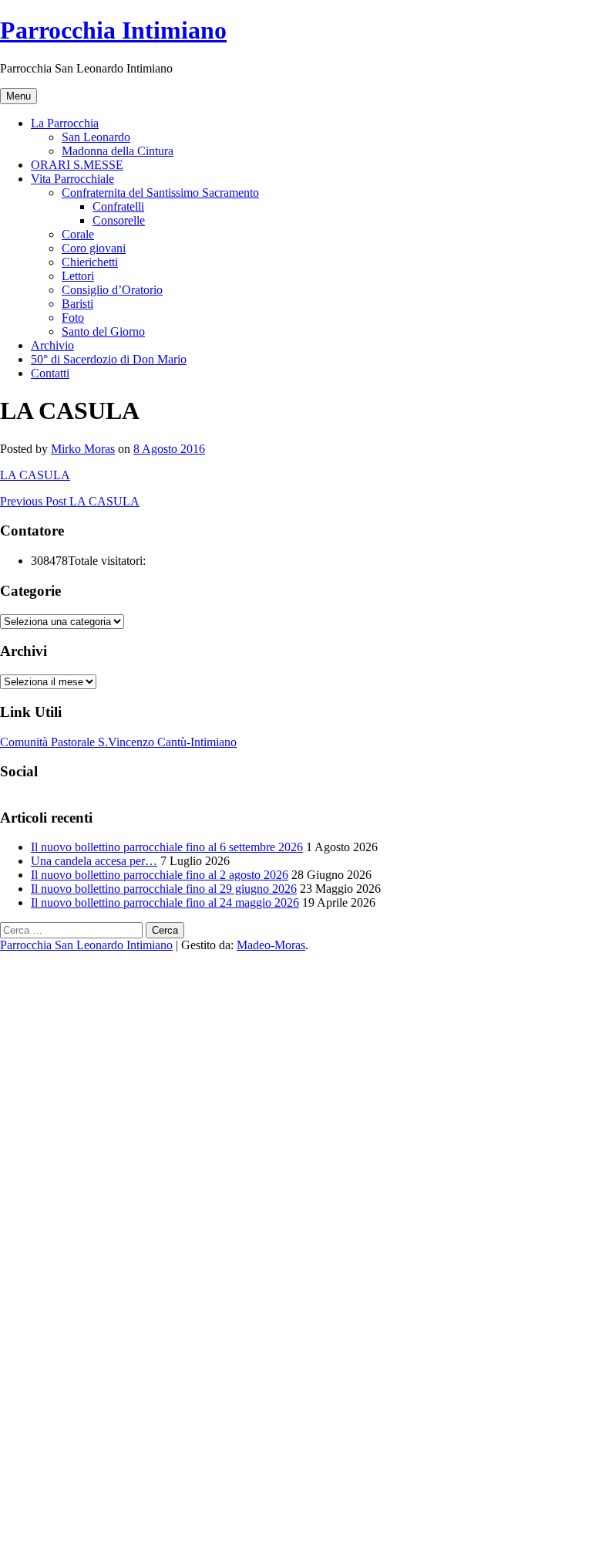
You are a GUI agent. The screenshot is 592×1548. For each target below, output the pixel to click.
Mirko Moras (83, 448)
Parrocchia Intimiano (113, 30)
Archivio (52, 345)
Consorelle (118, 220)
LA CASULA (35, 475)
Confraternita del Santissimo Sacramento (160, 192)
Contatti (50, 373)
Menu (18, 96)
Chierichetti (90, 262)
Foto (73, 317)
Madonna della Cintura (117, 150)
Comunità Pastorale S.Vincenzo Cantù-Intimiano (118, 742)
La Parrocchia (65, 123)
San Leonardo (96, 137)
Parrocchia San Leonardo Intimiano (86, 944)
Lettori (78, 275)
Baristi (77, 303)
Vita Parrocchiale (72, 178)
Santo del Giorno (103, 331)
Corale (78, 234)
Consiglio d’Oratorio (112, 289)
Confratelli (118, 206)
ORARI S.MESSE (77, 164)
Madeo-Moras (271, 944)
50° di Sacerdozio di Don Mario (109, 359)
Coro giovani (94, 248)
